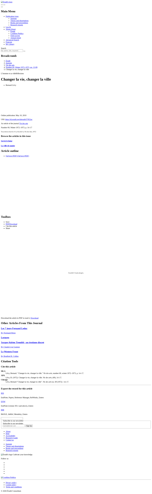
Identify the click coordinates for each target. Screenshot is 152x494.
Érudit (12, 31)
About (13, 29)
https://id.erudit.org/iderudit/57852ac (18, 119)
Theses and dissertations (19, 21)
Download (34, 318)
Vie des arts (10, 65)
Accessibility (10, 436)
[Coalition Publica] (8, 477)
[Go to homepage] (6, 2)
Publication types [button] (12, 16)
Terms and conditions (14, 487)
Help (7, 434)
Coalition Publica (16, 33)
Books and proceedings (19, 23)
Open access (15, 36)
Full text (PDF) (11, 156)
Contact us (10, 440)
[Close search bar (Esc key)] (4, 4)
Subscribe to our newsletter (13, 423)
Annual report (15, 38)
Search (3, 48)
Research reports (16, 25)
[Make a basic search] (2, 4)
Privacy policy (11, 483)
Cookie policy (11, 485)
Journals (13, 18)
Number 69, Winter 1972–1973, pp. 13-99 (21, 67)
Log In (8, 27)
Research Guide (12, 438)
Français (9, 42)
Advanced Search (12, 40)
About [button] (8, 29)
